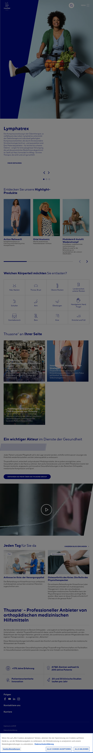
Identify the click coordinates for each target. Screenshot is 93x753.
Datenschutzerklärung (44, 744)
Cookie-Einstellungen (11, 749)
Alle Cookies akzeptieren (59, 749)
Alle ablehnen (81, 749)
